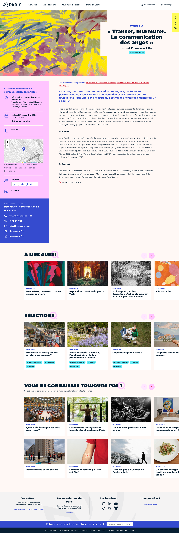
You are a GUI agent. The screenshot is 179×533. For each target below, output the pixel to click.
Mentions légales (51, 530)
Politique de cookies (115, 530)
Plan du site (129, 530)
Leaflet (24, 162)
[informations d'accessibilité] (24, 184)
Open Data (101, 530)
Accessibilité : (74, 530)
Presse (92, 530)
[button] (23, 149)
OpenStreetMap (34, 162)
